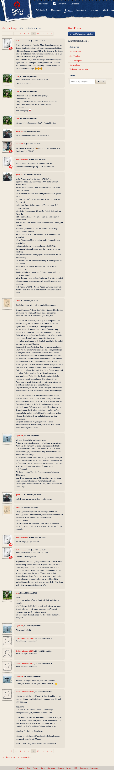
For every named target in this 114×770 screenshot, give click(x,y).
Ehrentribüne (80, 9)
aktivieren (61, 4)
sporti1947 (19, 131)
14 (47, 33)
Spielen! (43, 9)
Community (56, 9)
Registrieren (43, 4)
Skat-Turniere (75, 56)
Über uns (61, 768)
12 (38, 33)
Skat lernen (51, 768)
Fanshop (35, 768)
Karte (43, 768)
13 (43, 33)
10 (28, 33)
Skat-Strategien (76, 60)
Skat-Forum (74, 28)
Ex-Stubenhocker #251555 (25, 638)
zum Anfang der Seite (22, 757)
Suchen (101, 81)
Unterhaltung (9, 28)
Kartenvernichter (22, 41)
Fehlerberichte (75, 51)
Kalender (94, 9)
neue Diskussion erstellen (81, 34)
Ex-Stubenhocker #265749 (25, 692)
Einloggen (75, 4)
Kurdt (18, 300)
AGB (75, 768)
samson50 (19, 144)
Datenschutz (84, 768)
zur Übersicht (7, 757)
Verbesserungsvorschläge (79, 69)
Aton (17, 76)
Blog (28, 768)
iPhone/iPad (20, 768)
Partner (68, 768)
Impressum (94, 768)
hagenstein (19, 435)
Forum (68, 9)
